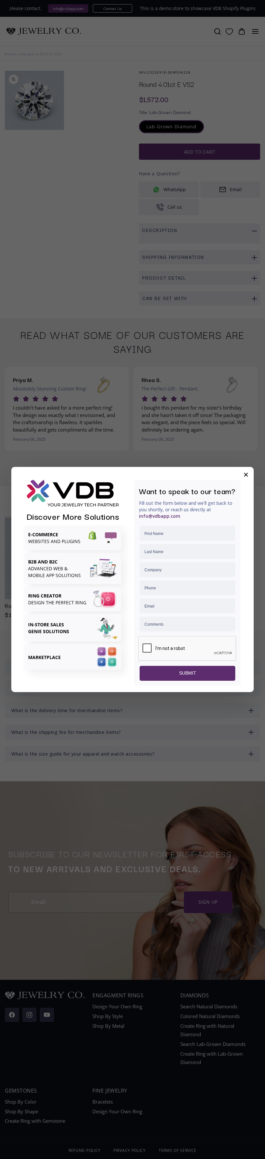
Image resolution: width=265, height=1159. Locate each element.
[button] (245, 474)
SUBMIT (187, 673)
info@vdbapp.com (159, 516)
